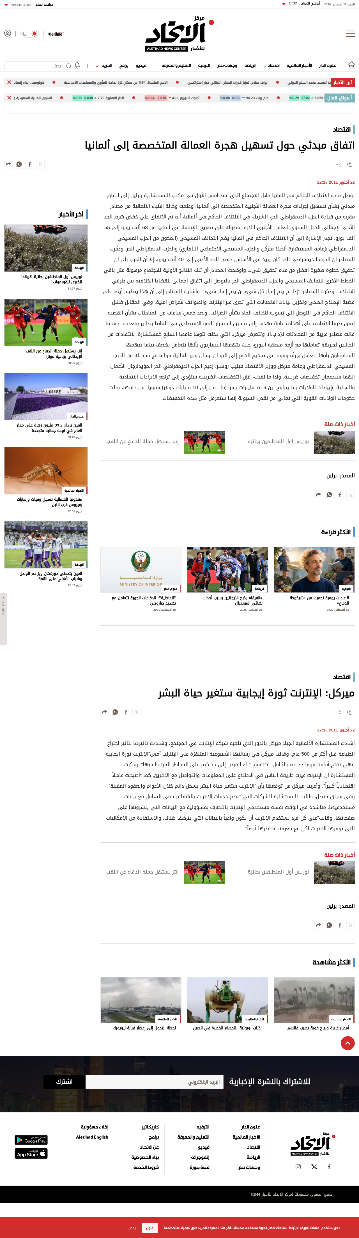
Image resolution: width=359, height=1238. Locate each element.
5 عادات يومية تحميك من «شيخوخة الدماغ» (319, 600)
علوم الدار (327, 65)
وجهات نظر (227, 65)
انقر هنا (225, 1228)
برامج (123, 65)
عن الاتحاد (149, 1147)
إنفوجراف (200, 1157)
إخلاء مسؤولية (94, 1127)
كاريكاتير (150, 1127)
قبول (149, 1228)
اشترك (64, 1082)
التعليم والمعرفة (176, 65)
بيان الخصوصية (145, 1157)
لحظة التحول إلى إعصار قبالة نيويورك (144, 1028)
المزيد (106, 65)
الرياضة (250, 65)
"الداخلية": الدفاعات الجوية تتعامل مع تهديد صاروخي (144, 600)
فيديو (141, 65)
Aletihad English (92, 1137)
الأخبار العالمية (299, 65)
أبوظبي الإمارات (304, 3)
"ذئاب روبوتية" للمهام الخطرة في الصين (228, 1028)
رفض (132, 1228)
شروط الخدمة (146, 1167)
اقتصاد (273, 65)
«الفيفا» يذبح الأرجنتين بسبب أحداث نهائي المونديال (232, 600)
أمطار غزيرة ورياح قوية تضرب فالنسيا (317, 1028)
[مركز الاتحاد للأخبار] (179, 34)
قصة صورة (199, 1167)
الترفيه (204, 65)
